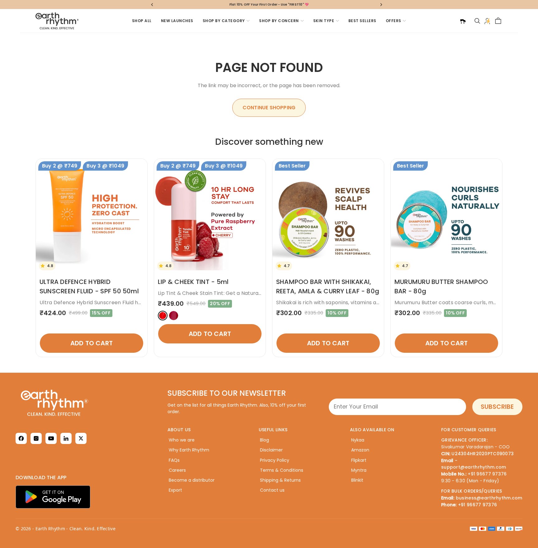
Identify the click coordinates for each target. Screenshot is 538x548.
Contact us (272, 490)
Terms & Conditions (281, 470)
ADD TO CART (91, 343)
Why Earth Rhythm (189, 450)
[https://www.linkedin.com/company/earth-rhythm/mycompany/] (66, 438)
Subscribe (497, 406)
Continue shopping (269, 107)
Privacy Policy (274, 460)
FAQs (174, 460)
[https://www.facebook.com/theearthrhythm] (21, 438)
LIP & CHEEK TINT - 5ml (193, 281)
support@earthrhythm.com (473, 467)
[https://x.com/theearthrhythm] (81, 438)
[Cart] (498, 21)
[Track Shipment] (462, 21)
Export (175, 490)
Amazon (360, 450)
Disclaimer (271, 450)
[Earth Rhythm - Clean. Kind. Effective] (86, 403)
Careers (177, 470)
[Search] (477, 21)
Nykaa (357, 440)
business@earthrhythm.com (489, 498)
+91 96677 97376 (487, 474)
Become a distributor (192, 480)
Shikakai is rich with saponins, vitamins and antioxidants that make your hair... (373, 302)
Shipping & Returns (280, 480)
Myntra (358, 470)
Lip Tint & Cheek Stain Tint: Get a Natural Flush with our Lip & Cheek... (244, 293)
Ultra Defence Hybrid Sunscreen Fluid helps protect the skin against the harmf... (140, 302)
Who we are (182, 440)
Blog (264, 440)
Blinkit (357, 480)
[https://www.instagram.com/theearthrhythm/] (36, 438)
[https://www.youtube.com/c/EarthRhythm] (51, 438)
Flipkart (358, 460)
